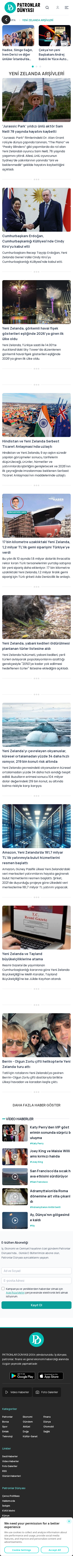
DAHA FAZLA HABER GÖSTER (36, 1105)
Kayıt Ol (36, 1305)
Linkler (6, 1448)
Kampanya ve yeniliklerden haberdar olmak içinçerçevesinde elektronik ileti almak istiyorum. (37, 1292)
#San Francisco (39, 1181)
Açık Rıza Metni (15, 1292)
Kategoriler (9, 1409)
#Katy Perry (37, 1143)
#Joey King (36, 1162)
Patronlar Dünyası (13, 1488)
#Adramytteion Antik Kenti (45, 1207)
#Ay (32, 1225)
